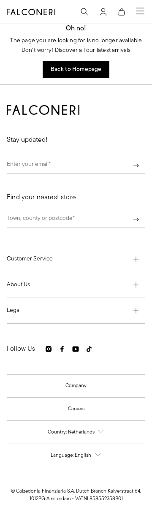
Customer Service (30, 259)
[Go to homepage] (31, 12)
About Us (18, 285)
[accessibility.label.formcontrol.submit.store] (136, 220)
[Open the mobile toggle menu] (140, 12)
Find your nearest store (41, 197)
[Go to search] (84, 12)
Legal (14, 310)
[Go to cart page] (121, 12)
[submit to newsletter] (136, 166)
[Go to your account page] (103, 12)
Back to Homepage (76, 69)
